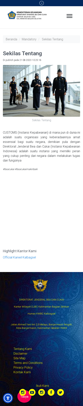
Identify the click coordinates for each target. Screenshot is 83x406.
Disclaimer (20, 353)
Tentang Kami (23, 349)
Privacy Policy (23, 367)
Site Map (19, 358)
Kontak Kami (22, 372)
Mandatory (29, 39)
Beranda (11, 39)
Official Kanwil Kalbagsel (19, 257)
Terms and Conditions (28, 363)
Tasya (24, 396)
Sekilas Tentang (52, 39)
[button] (8, 398)
